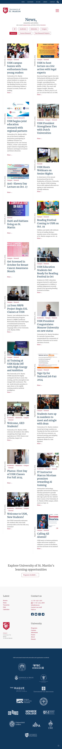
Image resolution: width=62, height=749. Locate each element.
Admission (34, 29)
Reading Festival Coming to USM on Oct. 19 (48, 223)
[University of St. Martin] (12, 11)
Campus (44, 29)
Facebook (42, 25)
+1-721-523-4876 (39, 603)
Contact (52, 2)
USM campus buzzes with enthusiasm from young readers (17, 67)
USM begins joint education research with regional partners (17, 126)
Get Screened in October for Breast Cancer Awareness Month (17, 266)
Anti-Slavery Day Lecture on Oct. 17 (17, 185)
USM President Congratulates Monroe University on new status (48, 326)
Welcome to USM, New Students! (17, 515)
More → (9, 92)
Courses (33, 630)
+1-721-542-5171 (36, 600)
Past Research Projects (42, 33)
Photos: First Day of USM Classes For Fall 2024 (17, 474)
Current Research (25, 33)
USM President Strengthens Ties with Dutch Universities (47, 128)
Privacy (5, 633)
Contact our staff (36, 607)
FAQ (4, 607)
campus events (26, 25)
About (33, 637)
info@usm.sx (35, 605)
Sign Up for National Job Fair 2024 (47, 376)
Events (5, 600)
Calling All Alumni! (43, 535)
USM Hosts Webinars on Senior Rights (45, 170)
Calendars (30, 2)
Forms (33, 635)
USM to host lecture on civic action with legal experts (46, 67)
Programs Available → (30, 575)
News (23, 2)
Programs (34, 628)
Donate (33, 639)
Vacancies (6, 605)
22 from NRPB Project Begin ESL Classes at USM (17, 308)
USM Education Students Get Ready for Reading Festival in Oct (47, 271)
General (13, 33)
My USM (38, 2)
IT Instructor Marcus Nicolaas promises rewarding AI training (46, 479)
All (14, 29)
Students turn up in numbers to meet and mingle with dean (47, 418)
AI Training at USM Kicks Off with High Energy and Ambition (17, 365)
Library (45, 2)
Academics (23, 29)
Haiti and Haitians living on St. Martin (17, 224)
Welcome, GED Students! (15, 425)
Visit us (33, 609)
